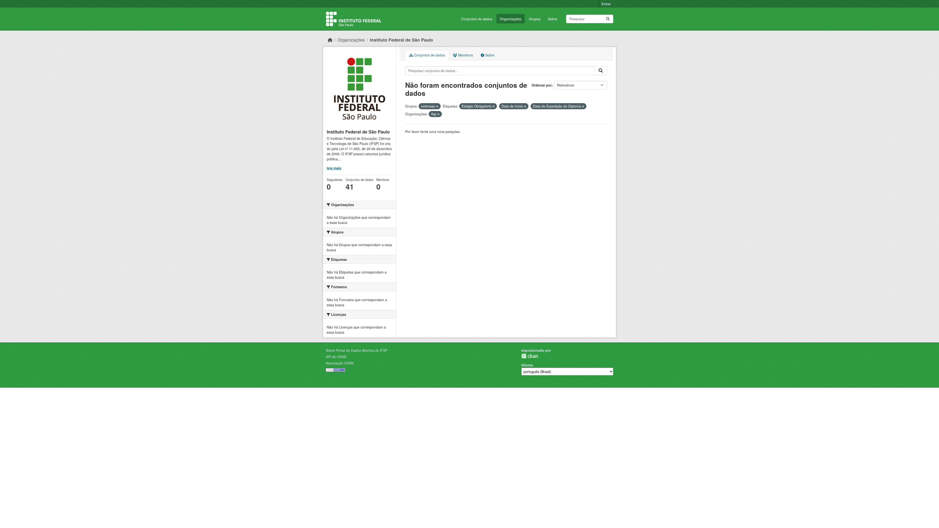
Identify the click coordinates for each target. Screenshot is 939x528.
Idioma (527, 365)
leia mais (334, 167)
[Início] (330, 40)
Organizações (510, 18)
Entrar (606, 3)
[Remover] (437, 106)
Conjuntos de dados (476, 18)
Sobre (552, 18)
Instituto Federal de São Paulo (401, 40)
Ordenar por (542, 85)
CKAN (529, 356)
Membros (465, 55)
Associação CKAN (340, 363)
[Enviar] (608, 19)
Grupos (534, 18)
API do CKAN (336, 356)
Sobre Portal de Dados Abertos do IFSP (356, 350)
